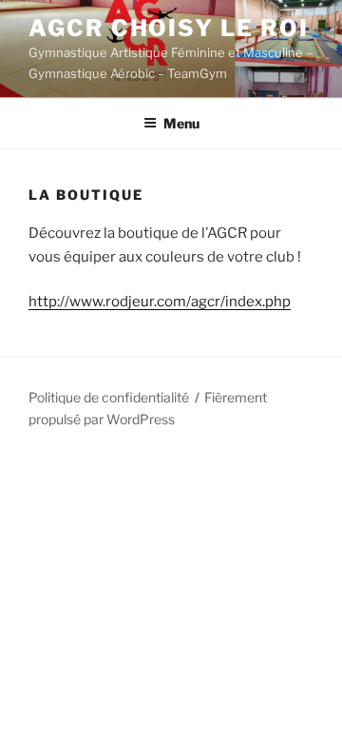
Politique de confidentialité (108, 397)
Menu (181, 123)
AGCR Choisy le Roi (168, 28)
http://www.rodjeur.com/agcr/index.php (159, 301)
